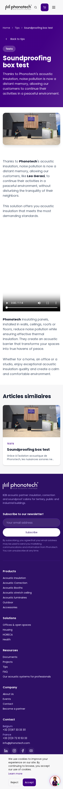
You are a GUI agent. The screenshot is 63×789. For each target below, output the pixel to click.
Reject (14, 782)
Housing (7, 629)
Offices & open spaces (17, 625)
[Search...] (35, 7)
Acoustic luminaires (15, 597)
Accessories (10, 607)
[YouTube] (31, 751)
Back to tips (17, 39)
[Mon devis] (44, 7)
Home (6, 28)
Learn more (15, 773)
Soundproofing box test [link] (38, 28)
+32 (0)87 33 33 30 (14, 729)
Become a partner (14, 709)
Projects (8, 662)
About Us (8, 694)
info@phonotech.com (16, 743)
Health (7, 639)
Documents (10, 657)
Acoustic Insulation (14, 578)
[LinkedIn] (6, 751)
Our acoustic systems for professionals (27, 676)
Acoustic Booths (13, 588)
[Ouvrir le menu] (54, 7)
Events (7, 699)
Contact (8, 704)
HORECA (8, 634)
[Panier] (44, 7)
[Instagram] (14, 751)
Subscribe (31, 532)
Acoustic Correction (15, 583)
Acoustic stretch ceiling (17, 592)
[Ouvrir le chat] (55, 781)
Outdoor (8, 602)
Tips (17, 28)
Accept (29, 782)
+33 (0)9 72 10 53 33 (15, 738)
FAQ (5, 671)
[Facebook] (23, 751)
